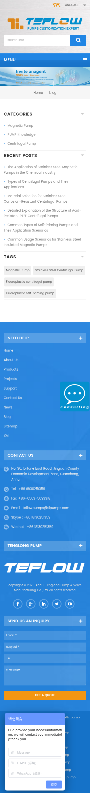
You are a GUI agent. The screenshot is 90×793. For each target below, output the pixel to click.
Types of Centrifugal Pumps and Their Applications (36, 184)
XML (7, 436)
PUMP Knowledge (22, 134)
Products (11, 369)
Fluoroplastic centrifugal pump (29, 281)
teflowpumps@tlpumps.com (46, 508)
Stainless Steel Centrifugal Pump (59, 270)
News (8, 407)
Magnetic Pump (20, 126)
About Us (11, 360)
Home (8, 350)
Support (10, 388)
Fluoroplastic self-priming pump (30, 293)
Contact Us (13, 398)
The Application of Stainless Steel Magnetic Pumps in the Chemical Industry (41, 170)
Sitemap (11, 426)
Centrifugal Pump (22, 143)
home (38, 93)
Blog (7, 417)
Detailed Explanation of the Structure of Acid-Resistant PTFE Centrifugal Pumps (42, 213)
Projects (10, 379)
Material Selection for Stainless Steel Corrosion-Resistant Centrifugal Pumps (36, 199)
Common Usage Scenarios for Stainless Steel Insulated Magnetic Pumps (42, 242)
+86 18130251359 (31, 489)
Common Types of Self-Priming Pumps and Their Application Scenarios (41, 228)
